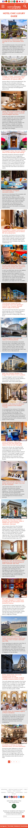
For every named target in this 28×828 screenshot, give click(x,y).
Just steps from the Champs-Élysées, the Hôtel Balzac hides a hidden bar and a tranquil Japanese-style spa (13, 522)
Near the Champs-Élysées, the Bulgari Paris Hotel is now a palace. (13, 374)
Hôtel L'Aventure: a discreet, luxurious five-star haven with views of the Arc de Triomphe (12, 443)
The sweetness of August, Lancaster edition (10, 191)
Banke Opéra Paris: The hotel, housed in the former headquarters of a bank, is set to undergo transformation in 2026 (13, 677)
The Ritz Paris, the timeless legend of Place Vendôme (13, 712)
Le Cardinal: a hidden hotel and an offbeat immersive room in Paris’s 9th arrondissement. (13, 231)
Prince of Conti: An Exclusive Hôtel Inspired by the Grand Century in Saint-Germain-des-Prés (13, 562)
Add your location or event (16, 789)
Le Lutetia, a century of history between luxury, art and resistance (13, 745)
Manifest (3, 792)
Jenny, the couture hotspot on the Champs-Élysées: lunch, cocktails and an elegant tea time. (13, 112)
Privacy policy (19, 792)
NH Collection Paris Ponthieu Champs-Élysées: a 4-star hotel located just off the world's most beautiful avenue (13, 601)
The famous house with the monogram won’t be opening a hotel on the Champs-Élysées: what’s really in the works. (12, 305)
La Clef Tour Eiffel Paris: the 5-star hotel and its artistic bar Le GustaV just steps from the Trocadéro (13, 266)
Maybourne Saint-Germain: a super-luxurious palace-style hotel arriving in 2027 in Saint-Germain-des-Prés (13, 639)
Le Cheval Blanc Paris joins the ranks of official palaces (12, 339)
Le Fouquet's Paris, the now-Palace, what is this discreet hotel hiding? (14, 151)
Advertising (4, 789)
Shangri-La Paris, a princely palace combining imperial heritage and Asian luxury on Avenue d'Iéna (13, 77)
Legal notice (11, 792)
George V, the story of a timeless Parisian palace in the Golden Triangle (13, 405)
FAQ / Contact (17, 791)
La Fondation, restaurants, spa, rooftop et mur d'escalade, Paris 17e (13, 41)
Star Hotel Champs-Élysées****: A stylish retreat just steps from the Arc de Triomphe (13, 483)
